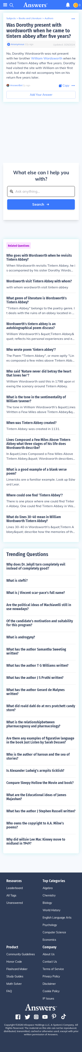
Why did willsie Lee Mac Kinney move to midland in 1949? (35, 841)
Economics (49, 940)
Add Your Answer (41, 95)
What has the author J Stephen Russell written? (40, 811)
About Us (49, 954)
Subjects (11, 18)
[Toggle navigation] (5, 5)
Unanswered (14, 903)
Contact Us (50, 961)
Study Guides (14, 976)
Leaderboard (14, 888)
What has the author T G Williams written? (37, 665)
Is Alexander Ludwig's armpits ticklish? (35, 770)
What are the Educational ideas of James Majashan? (36, 797)
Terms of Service (53, 969)
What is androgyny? (20, 637)
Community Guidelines (20, 954)
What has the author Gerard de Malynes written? (35, 692)
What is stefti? (17, 580)
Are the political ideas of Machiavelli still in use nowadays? (38, 607)
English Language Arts (57, 917)
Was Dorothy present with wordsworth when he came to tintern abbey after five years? (38, 30)
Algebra (48, 888)
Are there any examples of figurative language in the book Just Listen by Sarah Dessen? (40, 740)
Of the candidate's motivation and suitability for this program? (39, 623)
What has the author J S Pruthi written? (34, 677)
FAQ (9, 991)
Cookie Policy (51, 991)
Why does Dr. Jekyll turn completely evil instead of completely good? (35, 566)
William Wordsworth (46, 58)
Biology (47, 903)
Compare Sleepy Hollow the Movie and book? (40, 783)
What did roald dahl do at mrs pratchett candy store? (40, 708)
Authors (49, 18)
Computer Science (54, 932)
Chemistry (49, 895)
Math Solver (14, 984)
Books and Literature (30, 18)
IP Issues (48, 998)
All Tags (11, 895)
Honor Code (14, 961)
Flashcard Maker (16, 969)
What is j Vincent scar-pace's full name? (35, 593)
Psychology (50, 925)
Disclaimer (49, 984)
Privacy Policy (51, 976)
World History (51, 910)
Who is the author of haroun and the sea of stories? (38, 756)
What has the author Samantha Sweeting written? (36, 651)
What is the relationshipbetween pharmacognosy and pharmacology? (33, 724)
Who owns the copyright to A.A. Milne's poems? (35, 825)
